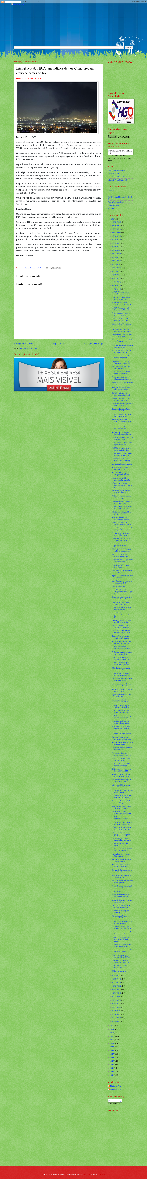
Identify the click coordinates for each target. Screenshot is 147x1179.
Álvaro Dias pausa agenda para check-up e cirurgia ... (121, 314)
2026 (112, 219)
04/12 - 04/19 (116, 289)
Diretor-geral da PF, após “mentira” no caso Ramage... (121, 460)
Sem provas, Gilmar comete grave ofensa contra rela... (121, 727)
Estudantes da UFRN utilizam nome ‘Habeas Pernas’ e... (121, 325)
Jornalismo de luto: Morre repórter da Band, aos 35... (121, 479)
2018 (112, 1050)
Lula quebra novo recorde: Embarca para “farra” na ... (121, 961)
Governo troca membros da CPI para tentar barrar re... (122, 951)
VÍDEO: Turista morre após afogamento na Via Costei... (121, 309)
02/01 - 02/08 (116, 1007)
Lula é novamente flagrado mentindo (120, 912)
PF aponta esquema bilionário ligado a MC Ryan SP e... (121, 706)
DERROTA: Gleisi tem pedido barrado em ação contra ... (121, 539)
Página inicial (59, 343)
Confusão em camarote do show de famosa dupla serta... (122, 679)
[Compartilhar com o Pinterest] (59, 268)
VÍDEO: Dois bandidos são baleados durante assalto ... (121, 293)
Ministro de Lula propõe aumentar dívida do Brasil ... (121, 555)
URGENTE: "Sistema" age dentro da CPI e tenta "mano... (122, 927)
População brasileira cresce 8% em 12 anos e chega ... (122, 502)
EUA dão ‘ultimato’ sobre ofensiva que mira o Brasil (121, 394)
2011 (112, 1075)
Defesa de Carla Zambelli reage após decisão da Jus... (122, 545)
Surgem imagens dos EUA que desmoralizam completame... (122, 642)
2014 (112, 1064)
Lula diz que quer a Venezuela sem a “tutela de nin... (121, 428)
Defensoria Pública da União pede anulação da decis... (121, 410)
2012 (112, 1071)
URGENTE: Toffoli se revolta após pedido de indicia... (121, 906)
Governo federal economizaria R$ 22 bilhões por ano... (121, 534)
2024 (112, 1029)
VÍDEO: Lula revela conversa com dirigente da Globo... (121, 828)
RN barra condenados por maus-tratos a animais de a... (122, 653)
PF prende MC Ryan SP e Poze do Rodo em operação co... (121, 823)
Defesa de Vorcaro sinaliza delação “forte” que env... (120, 637)
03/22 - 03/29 (116, 982)
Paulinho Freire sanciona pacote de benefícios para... (122, 497)
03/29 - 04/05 (116, 979)
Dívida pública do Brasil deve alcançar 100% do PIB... (121, 770)
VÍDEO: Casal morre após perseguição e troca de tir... (121, 663)
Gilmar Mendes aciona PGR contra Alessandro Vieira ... (121, 711)
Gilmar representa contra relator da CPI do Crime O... (122, 598)
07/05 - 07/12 (116, 247)
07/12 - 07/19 (116, 243)
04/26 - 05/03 (116, 282)
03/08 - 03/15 (116, 989)
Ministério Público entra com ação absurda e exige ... (121, 367)
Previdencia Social (114, 205)
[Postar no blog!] (53, 268)
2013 (112, 1068)
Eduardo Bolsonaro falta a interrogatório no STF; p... (121, 956)
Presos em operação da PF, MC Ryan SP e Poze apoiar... (121, 621)
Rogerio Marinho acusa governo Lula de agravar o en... (122, 781)
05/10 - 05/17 (116, 275)
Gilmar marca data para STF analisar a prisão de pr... (121, 357)
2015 (112, 1061)
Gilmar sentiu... (117, 891)
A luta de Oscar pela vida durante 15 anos (122, 383)
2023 (112, 1033)
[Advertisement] (122, 1148)
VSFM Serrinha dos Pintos (116, 170)
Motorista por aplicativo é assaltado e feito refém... (120, 701)
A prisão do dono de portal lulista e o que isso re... (122, 577)
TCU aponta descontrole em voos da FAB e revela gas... (122, 791)
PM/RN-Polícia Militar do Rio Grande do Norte (120, 198)
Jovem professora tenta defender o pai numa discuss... (122, 860)
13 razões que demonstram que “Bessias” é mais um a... (121, 608)
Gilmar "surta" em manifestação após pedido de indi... (122, 922)
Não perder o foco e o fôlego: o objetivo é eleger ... (121, 855)
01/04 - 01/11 (116, 1021)
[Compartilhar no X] (55, 268)
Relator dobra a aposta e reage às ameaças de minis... (122, 887)
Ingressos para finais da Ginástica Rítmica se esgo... (122, 695)
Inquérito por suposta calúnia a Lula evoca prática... (121, 759)
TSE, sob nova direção (119, 971)
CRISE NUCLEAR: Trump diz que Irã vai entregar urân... (121, 550)
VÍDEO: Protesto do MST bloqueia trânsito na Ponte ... (121, 648)
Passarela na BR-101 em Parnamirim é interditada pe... (122, 303)
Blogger (102, 1174)
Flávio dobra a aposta (118, 586)
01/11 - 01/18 (116, 1018)
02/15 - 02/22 (116, 1000)
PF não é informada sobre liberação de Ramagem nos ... (122, 626)
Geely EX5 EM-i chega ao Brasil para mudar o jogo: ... (122, 335)
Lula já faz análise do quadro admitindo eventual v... (121, 373)
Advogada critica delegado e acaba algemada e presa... (121, 389)
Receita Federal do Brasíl (116, 202)
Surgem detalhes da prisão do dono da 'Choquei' (121, 802)
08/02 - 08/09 (116, 232)
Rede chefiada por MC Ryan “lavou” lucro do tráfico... (121, 775)
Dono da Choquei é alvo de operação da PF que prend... (121, 834)
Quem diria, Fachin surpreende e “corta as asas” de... (122, 404)
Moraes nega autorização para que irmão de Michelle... (121, 685)
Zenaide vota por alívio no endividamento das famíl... (121, 674)
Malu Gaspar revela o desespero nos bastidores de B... (122, 582)
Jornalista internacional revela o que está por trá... (122, 749)
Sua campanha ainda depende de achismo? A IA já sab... (122, 341)
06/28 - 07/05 (116, 250)
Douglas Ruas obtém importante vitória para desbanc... (122, 415)
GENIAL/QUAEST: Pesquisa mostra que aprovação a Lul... (122, 765)
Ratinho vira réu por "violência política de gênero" (122, 690)
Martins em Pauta (115, 1086)
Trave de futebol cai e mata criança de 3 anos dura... (120, 319)
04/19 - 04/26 (116, 285)
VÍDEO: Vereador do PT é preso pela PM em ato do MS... (122, 507)
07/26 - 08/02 (116, 236)
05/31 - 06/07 (116, 264)
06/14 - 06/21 (116, 257)
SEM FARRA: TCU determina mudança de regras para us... (121, 632)
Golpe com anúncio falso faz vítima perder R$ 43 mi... (121, 844)
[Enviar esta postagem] (46, 268)
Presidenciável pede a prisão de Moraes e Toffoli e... (122, 603)
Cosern (110, 194)
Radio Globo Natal (114, 174)
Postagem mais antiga (93, 343)
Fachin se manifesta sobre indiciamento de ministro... (121, 378)
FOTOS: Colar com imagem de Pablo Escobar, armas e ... (122, 850)
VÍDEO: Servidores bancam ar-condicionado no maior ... (122, 818)
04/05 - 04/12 (116, 975)
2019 (112, 1047)
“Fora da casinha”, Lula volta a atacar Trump (121, 566)
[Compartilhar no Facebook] (57, 268)
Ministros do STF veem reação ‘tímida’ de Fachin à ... (121, 786)
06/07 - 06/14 (116, 261)
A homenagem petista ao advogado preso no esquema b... (121, 421)
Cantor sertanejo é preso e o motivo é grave (120, 967)
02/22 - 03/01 (116, 996)
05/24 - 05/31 (116, 268)
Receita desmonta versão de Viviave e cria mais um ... (121, 896)
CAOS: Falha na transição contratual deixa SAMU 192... (122, 812)
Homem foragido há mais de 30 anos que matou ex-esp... (122, 529)
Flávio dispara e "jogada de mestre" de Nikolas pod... (120, 917)
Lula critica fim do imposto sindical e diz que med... (120, 722)
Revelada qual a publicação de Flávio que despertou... (121, 807)
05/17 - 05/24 (116, 271)
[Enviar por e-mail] (51, 268)
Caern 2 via (111, 191)
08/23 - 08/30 (116, 222)
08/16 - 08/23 (116, 225)
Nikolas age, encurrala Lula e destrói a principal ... (121, 468)
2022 (112, 1036)
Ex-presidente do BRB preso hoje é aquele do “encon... (122, 561)
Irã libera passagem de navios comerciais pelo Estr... (121, 491)
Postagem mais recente (24, 343)
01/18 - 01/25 (116, 1014)
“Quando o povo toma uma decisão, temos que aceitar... (121, 330)
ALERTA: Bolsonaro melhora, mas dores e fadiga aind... (121, 449)
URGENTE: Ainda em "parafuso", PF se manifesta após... (121, 615)
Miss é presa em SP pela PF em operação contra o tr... (121, 513)
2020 (112, 1043)
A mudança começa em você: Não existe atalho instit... (121, 866)
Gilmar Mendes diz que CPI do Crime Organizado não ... (121, 933)
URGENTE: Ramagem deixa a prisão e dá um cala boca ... (121, 796)
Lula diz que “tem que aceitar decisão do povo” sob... (121, 298)
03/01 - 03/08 (116, 993)
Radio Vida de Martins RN (116, 177)
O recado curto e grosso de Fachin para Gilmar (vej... (121, 362)
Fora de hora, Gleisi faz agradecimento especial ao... (121, 754)
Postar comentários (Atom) (28, 348)
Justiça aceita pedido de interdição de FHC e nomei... (122, 523)
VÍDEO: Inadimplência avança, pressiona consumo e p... (122, 717)
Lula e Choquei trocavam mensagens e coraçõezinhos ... (122, 658)
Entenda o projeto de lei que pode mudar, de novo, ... (122, 346)
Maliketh (87, 1174)
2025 (112, 1026)
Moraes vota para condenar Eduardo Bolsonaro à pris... (121, 433)
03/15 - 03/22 (116, 986)
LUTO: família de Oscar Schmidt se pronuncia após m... (122, 444)
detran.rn (111, 208)
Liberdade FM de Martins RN (117, 180)
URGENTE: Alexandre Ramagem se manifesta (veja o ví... (122, 592)
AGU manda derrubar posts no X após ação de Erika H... (122, 351)
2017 (112, 1054)
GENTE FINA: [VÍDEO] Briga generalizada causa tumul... (122, 454)
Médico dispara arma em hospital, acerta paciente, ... (121, 518)
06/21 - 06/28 (116, 254)
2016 (112, 1057)
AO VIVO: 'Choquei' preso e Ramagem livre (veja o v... (121, 474)
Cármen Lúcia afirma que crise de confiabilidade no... (122, 438)
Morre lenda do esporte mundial (122, 464)
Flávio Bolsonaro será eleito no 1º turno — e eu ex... (122, 571)
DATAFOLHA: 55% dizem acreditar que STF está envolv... (120, 939)
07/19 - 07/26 (116, 240)
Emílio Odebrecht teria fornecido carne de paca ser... (122, 881)
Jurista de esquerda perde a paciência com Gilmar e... (121, 399)
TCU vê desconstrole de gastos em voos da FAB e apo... (121, 669)
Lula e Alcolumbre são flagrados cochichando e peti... (122, 901)
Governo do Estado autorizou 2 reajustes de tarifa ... (122, 871)
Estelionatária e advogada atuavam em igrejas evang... (121, 738)
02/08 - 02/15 (116, 1003)
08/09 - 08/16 (116, 229)
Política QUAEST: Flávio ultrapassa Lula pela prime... (121, 839)
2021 (112, 1040)
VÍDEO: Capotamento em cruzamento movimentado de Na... (122, 485)
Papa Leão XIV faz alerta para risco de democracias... (121, 945)
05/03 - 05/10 (116, 278)
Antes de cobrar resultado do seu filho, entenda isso (122, 876)
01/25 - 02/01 (116, 1011)
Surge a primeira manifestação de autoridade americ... (122, 743)
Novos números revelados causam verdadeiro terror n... (122, 733)
